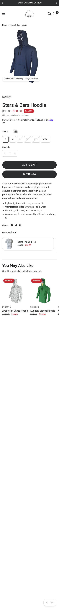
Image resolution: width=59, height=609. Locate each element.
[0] (54, 13)
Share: (5, 225)
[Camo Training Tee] (9, 243)
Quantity (6, 147)
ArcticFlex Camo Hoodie (15, 310)
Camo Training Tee (27, 242)
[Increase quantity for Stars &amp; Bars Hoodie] (14, 153)
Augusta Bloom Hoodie (42, 310)
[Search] (49, 13)
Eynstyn (6, 307)
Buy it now (29, 174)
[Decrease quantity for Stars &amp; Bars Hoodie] (4, 153)
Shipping (6, 115)
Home (4, 25)
